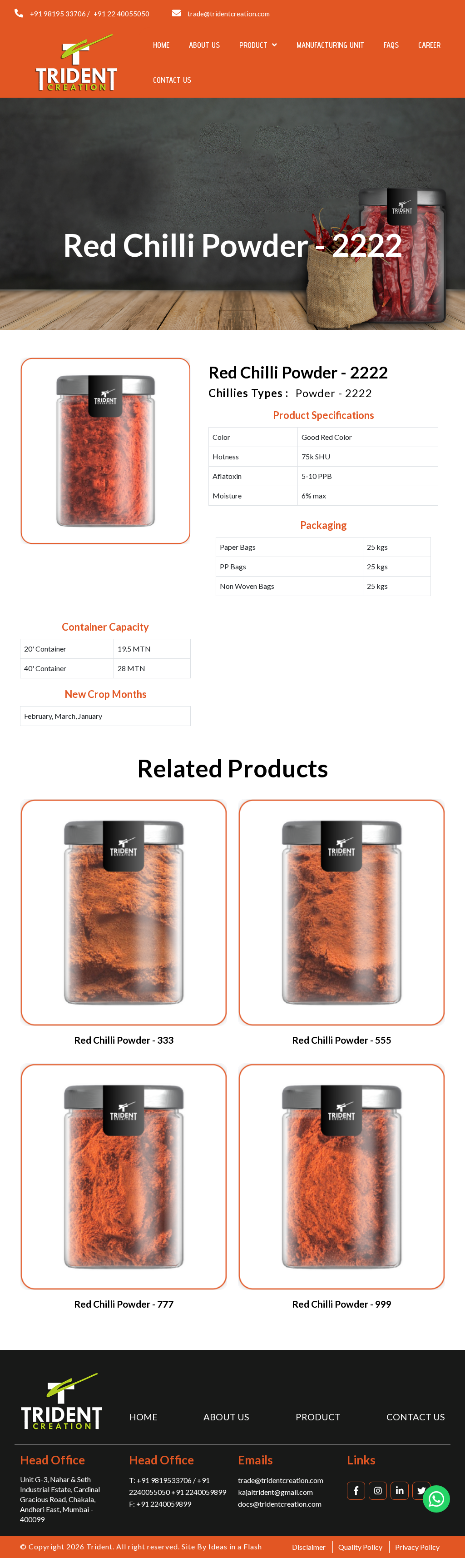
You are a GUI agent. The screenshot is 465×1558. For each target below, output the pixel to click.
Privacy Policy (417, 1547)
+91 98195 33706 (58, 14)
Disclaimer (309, 1547)
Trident (99, 1546)
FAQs (391, 45)
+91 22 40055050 (121, 14)
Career (429, 45)
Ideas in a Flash (235, 1546)
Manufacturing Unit (330, 45)
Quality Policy (360, 1547)
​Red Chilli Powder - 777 (123, 1303)
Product (254, 45)
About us (204, 45)
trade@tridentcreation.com (229, 14)
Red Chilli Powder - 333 (123, 1039)
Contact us (172, 80)
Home (161, 45)
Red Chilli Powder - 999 (341, 1303)
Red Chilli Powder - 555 (341, 1039)
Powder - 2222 (334, 392)
